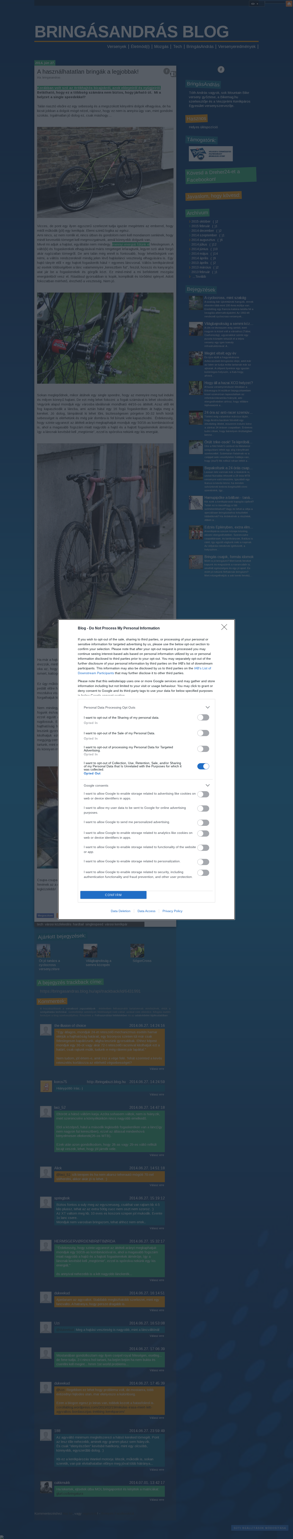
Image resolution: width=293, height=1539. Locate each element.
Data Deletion (120, 911)
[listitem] (146, 707)
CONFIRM (113, 895)
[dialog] (146, 769)
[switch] (203, 717)
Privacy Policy (172, 911)
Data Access (146, 911)
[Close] (225, 628)
